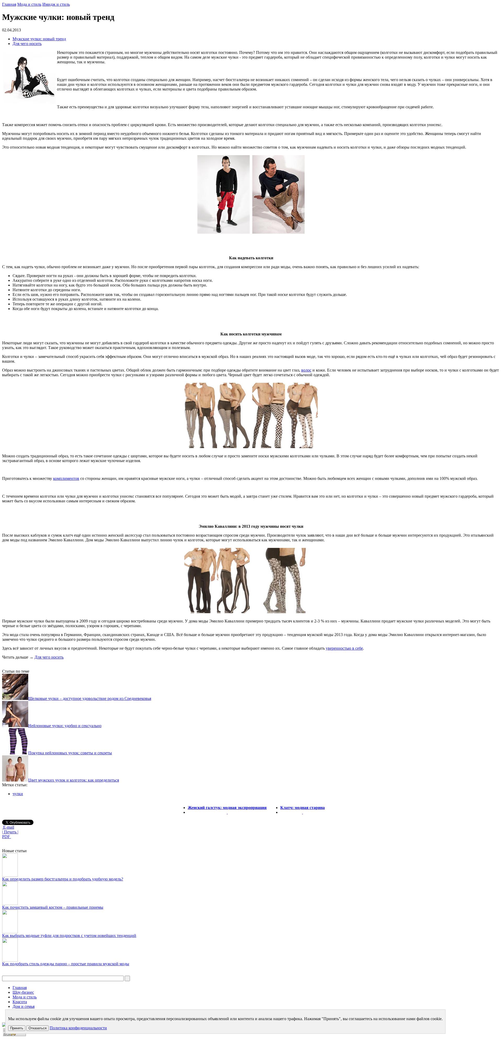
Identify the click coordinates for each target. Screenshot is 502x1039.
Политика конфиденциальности (78, 1028)
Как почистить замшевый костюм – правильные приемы (52, 907)
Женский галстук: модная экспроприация (227, 807)
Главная (9, 4)
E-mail (8, 827)
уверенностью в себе (344, 648)
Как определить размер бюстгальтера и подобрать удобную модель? (62, 879)
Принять (16, 1028)
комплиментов (66, 478)
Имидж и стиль (56, 4)
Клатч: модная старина (302, 807)
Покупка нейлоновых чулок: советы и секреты (70, 753)
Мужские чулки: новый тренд (39, 39)
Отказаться (37, 1028)
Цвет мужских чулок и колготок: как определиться (73, 780)
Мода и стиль (29, 4)
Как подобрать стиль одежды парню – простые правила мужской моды (65, 964)
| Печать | (10, 832)
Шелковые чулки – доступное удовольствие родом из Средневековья (89, 698)
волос (306, 370)
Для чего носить (27, 43)
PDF (6, 836)
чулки (18, 793)
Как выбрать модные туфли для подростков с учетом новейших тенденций (69, 935)
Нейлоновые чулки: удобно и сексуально (64, 725)
